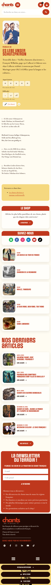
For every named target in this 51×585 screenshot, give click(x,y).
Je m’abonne (25, 484)
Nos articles (24, 444)
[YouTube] (34, 240)
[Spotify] (11, 240)
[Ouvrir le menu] (17, 4)
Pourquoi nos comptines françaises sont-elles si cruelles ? (31, 375)
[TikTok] (40, 240)
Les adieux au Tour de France (28, 255)
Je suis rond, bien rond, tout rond (30, 306)
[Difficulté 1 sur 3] (5, 95)
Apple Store (26, 574)
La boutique (24, 223)
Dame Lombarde (23, 324)
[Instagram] (23, 240)
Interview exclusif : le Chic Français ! (31, 427)
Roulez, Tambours (24, 289)
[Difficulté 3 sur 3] (16, 95)
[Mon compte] (46, 4)
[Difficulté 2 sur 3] (10, 95)
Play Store (26, 581)
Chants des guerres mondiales (29, 393)
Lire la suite (20, 363)
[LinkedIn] (28, 240)
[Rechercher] (45, 12)
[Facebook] (17, 240)
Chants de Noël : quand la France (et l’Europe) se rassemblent (30, 410)
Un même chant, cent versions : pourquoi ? (25, 358)
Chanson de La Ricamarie (26, 272)
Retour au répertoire (24, 567)
